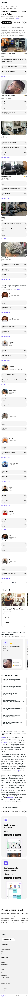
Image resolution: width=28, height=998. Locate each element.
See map (17, 18)
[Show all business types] (25, 811)
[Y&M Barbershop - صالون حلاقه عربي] (13, 610)
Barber (7, 6)
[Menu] (25, 2)
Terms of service (5, 977)
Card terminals (4, 964)
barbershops (4, 742)
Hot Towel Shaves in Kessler (7, 918)
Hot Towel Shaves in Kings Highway (9, 915)
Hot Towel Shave (15, 6)
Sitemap (3, 953)
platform (3, 789)
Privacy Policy (4, 975)
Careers (3, 946)
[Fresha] (4, 2)
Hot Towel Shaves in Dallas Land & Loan (10, 913)
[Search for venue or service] (20, 2)
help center (10, 797)
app (19, 770)
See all (14, 582)
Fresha (3, 737)
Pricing (3, 962)
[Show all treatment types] (25, 22)
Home (3, 6)
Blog (2, 951)
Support (3, 966)
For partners (4, 960)
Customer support (5, 949)
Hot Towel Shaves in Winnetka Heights (10, 920)
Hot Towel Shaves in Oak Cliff (7, 922)
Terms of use (4, 979)
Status (2, 969)
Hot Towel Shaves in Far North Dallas (9, 925)
